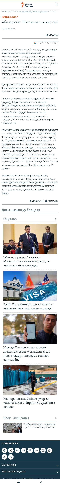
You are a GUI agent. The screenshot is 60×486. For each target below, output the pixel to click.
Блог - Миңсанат (16, 418)
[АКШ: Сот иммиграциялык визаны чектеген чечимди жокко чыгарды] (30, 286)
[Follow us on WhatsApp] (49, 450)
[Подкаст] (10, 457)
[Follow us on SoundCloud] (36, 450)
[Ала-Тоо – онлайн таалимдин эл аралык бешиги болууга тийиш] (12, 428)
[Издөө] (41, 482)
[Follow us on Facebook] (4, 450)
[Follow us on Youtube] (17, 450)
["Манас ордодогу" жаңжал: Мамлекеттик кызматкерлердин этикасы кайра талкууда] (30, 239)
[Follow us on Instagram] (43, 450)
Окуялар (10, 219)
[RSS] (4, 457)
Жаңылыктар (10, 17)
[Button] (52, 35)
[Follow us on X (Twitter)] (10, 450)
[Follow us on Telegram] (23, 450)
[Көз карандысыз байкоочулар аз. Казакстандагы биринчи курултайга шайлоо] (30, 380)
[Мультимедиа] (18, 482)
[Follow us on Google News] (30, 450)
